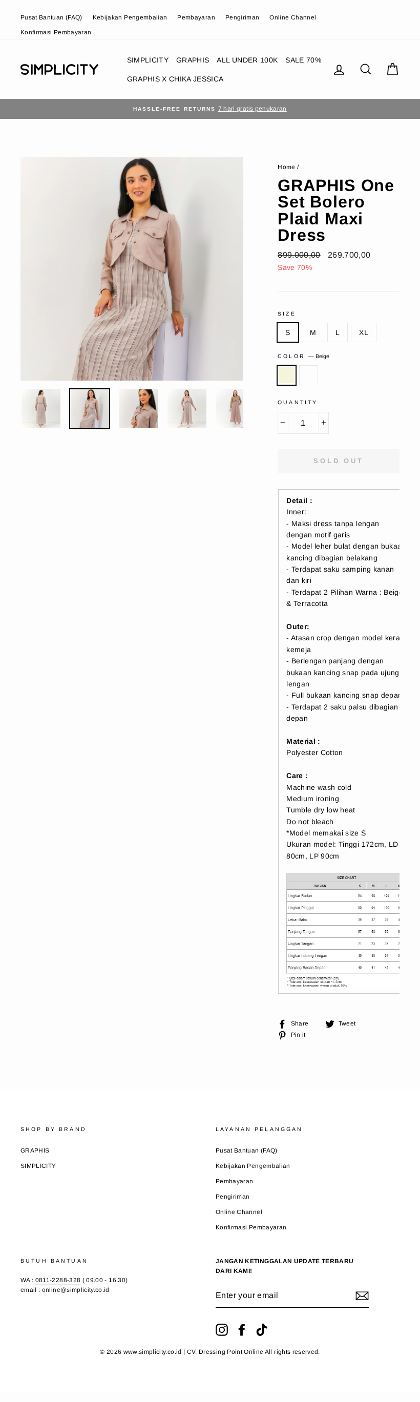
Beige (287, 375)
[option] (210, 109)
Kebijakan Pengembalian (130, 17)
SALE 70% (303, 60)
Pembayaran (196, 17)
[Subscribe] (362, 1296)
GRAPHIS (192, 60)
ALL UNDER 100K (247, 60)
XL (363, 332)
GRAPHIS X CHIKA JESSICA (175, 79)
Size (287, 313)
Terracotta (309, 375)
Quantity (298, 402)
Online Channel (292, 17)
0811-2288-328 (58, 1280)
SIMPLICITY (148, 60)
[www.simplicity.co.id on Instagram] (222, 1330)
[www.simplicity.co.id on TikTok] (262, 1330)
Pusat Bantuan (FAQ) (51, 17)
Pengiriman (242, 17)
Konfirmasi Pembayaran (55, 32)
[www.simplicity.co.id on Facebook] (242, 1330)
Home (286, 167)
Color (303, 356)
